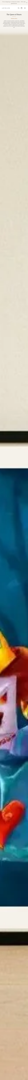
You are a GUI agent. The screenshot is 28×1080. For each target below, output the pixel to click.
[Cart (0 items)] (21, 8)
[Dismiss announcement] (27, 2)
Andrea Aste (14, 18)
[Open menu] (25, 8)
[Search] (18, 8)
